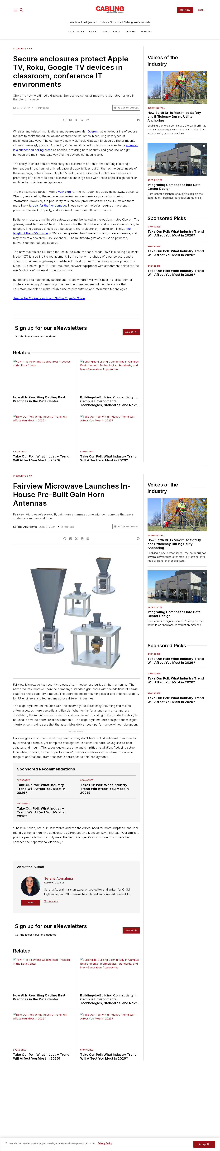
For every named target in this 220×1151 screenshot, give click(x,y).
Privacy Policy (105, 1143)
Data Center (76, 31)
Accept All (204, 1144)
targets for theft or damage (47, 205)
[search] (21, 10)
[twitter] (76, 120)
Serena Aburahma (25, 526)
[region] (110, 1144)
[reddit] (82, 120)
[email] (88, 120)
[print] (138, 120)
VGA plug (64, 191)
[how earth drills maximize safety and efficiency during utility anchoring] (177, 87)
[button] (15, 10)
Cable (93, 31)
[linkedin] (70, 120)
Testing (131, 31)
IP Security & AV (22, 48)
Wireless (146, 31)
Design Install (111, 31)
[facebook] (64, 120)
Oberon (93, 131)
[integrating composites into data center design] (177, 159)
